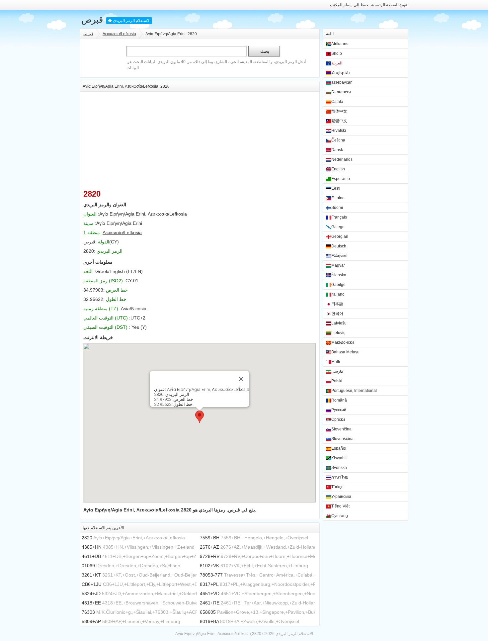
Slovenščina (342, 438)
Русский (338, 410)
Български (341, 92)
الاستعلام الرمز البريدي (131, 20)
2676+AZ (209, 547)
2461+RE (209, 602)
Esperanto (340, 178)
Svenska (339, 467)
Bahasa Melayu (345, 352)
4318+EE (91, 602)
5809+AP (91, 621)
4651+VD (209, 593)
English (338, 169)
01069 (88, 565)
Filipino (338, 198)
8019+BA (209, 621)
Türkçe (337, 487)
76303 (88, 612)
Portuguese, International (354, 390)
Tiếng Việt (340, 506)
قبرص (92, 20)
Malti (335, 361)
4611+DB (91, 556)
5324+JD (91, 593)
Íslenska (338, 275)
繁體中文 (339, 121)
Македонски (342, 342)
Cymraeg (339, 515)
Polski (336, 381)
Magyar (338, 265)
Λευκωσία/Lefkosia (119, 34)
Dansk (337, 149)
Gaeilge (338, 284)
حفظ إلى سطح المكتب (349, 5)
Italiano (338, 294)
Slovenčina (341, 429)
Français (339, 217)
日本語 (337, 304)
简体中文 (339, 111)
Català (337, 101)
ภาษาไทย (339, 477)
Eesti (335, 188)
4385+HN (92, 547)
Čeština (338, 140)
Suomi (337, 207)
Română (339, 400)
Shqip (336, 53)
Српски (338, 419)
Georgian (339, 236)
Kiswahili (339, 458)
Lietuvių (338, 332)
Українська (341, 496)
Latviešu (339, 323)
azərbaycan (342, 82)
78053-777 (211, 575)
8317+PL (209, 584)
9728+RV (209, 556)
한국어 (337, 313)
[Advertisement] (199, 138)
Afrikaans (339, 44)
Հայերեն (340, 72)
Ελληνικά (339, 255)
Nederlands (342, 159)
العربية (336, 63)
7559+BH (209, 537)
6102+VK (209, 565)
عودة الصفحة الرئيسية (389, 5)
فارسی (337, 371)
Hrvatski (338, 130)
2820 (87, 537)
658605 (208, 612)
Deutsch (338, 246)
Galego (338, 227)
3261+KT (91, 575)
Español (338, 448)
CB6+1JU (92, 584)
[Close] (241, 379)
